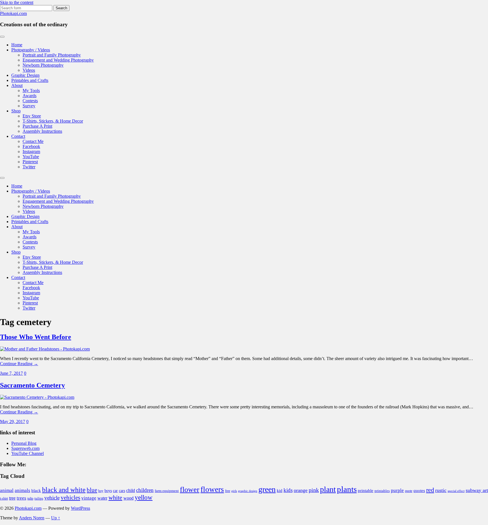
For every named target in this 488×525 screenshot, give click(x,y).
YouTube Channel (27, 453)
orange (301, 490)
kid (279, 490)
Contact (18, 136)
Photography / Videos (30, 49)
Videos (29, 70)
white (115, 497)
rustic (440, 490)
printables (382, 491)
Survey (29, 105)
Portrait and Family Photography (52, 55)
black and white (64, 489)
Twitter (29, 166)
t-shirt (4, 498)
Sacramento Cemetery (32, 385)
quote (408, 491)
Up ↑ (55, 517)
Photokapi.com (13, 13)
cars (122, 490)
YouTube (31, 156)
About (17, 85)
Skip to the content (16, 2)
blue (92, 490)
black (36, 490)
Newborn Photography (43, 65)
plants (347, 489)
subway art (477, 490)
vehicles (70, 497)
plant (328, 489)
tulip (30, 498)
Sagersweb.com (25, 448)
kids (288, 490)
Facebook (31, 146)
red (430, 489)
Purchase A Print (37, 126)
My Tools (31, 90)
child (130, 490)
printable (365, 490)
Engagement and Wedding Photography (58, 60)
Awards (29, 95)
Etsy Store (32, 116)
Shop (16, 110)
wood (128, 498)
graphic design (247, 491)
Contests (30, 100)
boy (100, 491)
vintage (88, 498)
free (227, 491)
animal (7, 490)
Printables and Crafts (29, 80)
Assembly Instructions (42, 131)
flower (189, 489)
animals (22, 490)
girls (234, 491)
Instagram (31, 151)
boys (108, 490)
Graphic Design (25, 75)
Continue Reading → (19, 363)
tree (12, 498)
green (267, 489)
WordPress (80, 508)
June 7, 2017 (11, 373)
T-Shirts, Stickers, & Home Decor (53, 121)
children (145, 490)
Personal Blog (23, 443)
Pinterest (30, 161)
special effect (456, 491)
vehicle (52, 498)
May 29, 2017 (12, 421)
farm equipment (167, 491)
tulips (38, 498)
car (115, 490)
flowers (212, 489)
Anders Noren (31, 517)
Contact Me (33, 141)
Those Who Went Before (35, 337)
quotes (419, 490)
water (102, 498)
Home (16, 44)
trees (21, 498)
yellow (143, 497)
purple (397, 490)
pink (314, 490)
